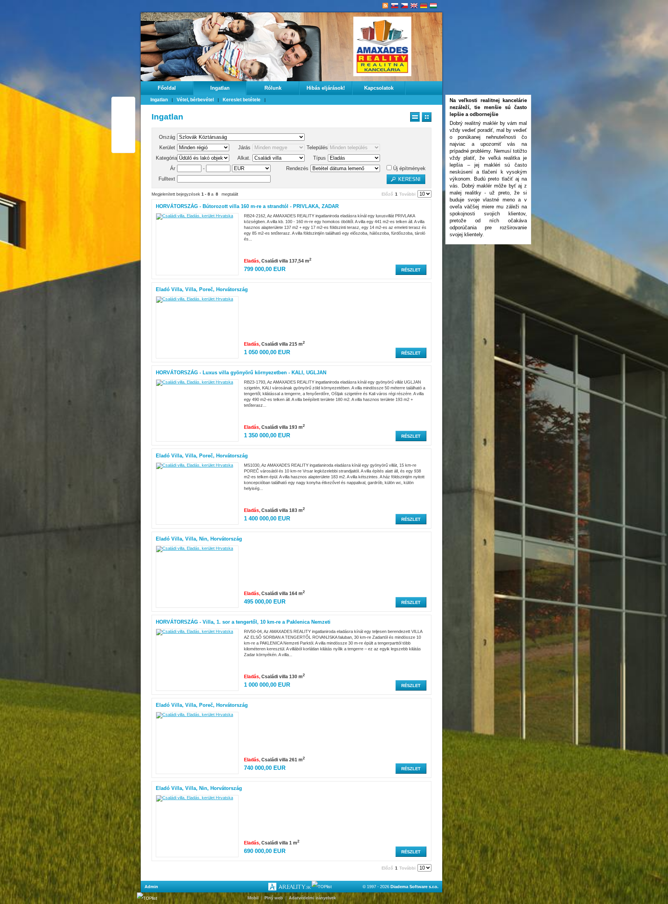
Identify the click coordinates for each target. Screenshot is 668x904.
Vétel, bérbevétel (195, 99)
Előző (387, 194)
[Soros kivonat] (415, 117)
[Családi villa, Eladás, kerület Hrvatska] (194, 215)
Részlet (411, 270)
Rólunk (272, 88)
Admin (151, 886)
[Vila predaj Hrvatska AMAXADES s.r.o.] (395, 6)
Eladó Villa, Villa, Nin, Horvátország (199, 539)
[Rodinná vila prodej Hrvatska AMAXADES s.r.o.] (404, 6)
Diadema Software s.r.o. (414, 886)
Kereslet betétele (242, 99)
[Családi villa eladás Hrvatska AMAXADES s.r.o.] (433, 6)
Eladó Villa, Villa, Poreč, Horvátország (202, 289)
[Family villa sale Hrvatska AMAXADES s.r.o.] (414, 6)
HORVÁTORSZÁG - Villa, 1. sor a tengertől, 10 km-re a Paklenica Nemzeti (243, 622)
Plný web (273, 897)
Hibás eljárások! (326, 88)
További (407, 194)
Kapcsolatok (379, 88)
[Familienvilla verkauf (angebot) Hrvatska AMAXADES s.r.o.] (424, 6)
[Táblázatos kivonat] (426, 117)
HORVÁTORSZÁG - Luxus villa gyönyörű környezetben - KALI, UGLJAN (241, 372)
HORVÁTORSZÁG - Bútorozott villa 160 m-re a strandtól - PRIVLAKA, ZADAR (247, 206)
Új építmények (409, 168)
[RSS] (385, 6)
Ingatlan (220, 88)
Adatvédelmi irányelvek (312, 897)
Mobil (253, 897)
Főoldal (167, 88)
